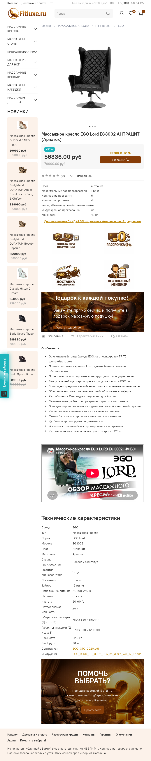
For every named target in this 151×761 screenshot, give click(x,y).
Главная (46, 25)
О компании (124, 734)
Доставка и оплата (33, 3)
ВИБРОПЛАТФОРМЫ (19, 51)
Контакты (88, 734)
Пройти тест (92, 710)
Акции (11, 740)
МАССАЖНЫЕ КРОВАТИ (16, 75)
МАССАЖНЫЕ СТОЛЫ (16, 41)
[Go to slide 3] (95, 126)
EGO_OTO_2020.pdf (86, 648)
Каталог (12, 3)
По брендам (103, 25)
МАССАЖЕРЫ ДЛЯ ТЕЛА (16, 100)
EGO (121, 25)
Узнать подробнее (68, 327)
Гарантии (105, 734)
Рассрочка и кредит (65, 734)
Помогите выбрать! (33, 740)
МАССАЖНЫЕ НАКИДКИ (16, 87)
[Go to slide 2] (92, 126)
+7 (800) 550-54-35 (130, 3)
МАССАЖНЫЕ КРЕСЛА (73, 25)
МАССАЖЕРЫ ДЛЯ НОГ (16, 62)
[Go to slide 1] (89, 126)
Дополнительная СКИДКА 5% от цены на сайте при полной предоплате (92, 221)
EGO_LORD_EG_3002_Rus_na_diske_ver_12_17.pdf (107, 654)
